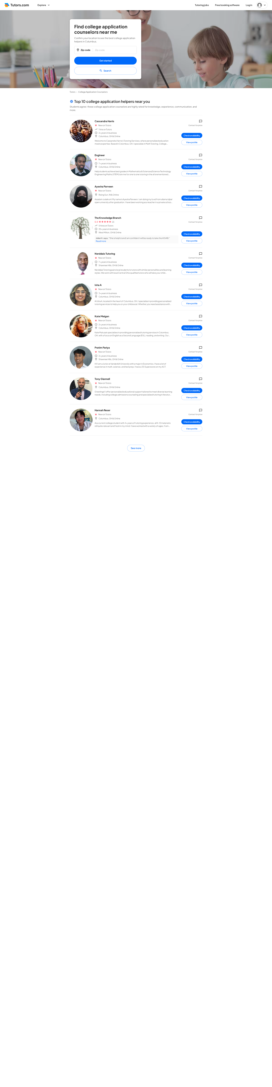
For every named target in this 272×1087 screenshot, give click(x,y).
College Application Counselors (93, 92)
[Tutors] (17, 5)
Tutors (72, 92)
